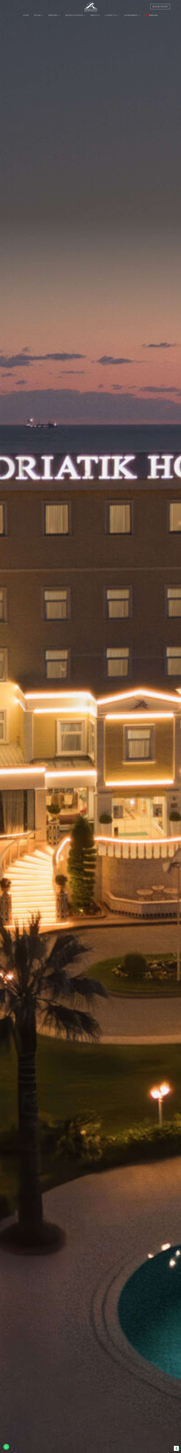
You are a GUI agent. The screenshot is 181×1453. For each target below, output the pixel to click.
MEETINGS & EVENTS (74, 15)
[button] (160, 6)
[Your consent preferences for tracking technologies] (176, 1448)
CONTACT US (110, 15)
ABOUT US (95, 15)
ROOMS (37, 15)
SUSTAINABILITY (131, 15)
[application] (42, 15)
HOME (26, 15)
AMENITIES (53, 15)
